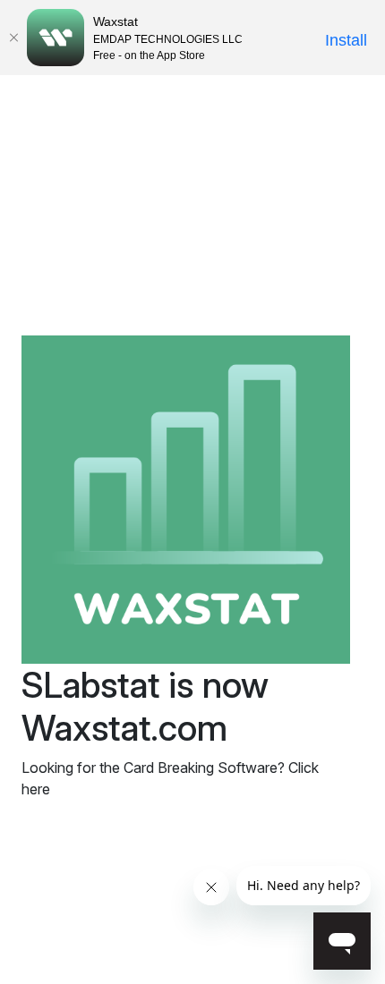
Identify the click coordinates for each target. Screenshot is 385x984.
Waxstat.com (124, 728)
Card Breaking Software (201, 767)
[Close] (13, 37)
